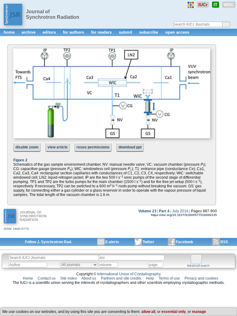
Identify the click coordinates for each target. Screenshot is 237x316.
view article (58, 147)
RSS (224, 242)
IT (216, 4)
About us (88, 278)
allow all (148, 312)
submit (126, 32)
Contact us (47, 278)
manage (199, 312)
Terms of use (169, 278)
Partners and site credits (121, 278)
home (10, 32)
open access (177, 32)
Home (28, 278)
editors (50, 32)
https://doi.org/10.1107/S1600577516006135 (184, 215)
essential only (173, 312)
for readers (102, 32)
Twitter (148, 242)
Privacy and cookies (201, 278)
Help (150, 278)
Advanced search (198, 265)
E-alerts (112, 242)
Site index (68, 278)
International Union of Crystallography (129, 274)
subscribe (149, 32)
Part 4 (164, 211)
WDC (229, 4)
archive (29, 32)
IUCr (202, 4)
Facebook (184, 242)
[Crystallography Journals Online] (190, 5)
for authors (74, 32)
